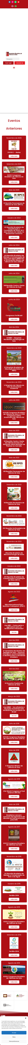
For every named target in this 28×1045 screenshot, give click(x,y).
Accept (14, 1032)
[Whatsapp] (15, 2)
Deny (14, 1037)
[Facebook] (9, 2)
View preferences (14, 1041)
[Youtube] (18, 2)
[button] (25, 1018)
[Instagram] (12, 2)
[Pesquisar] (20, 59)
